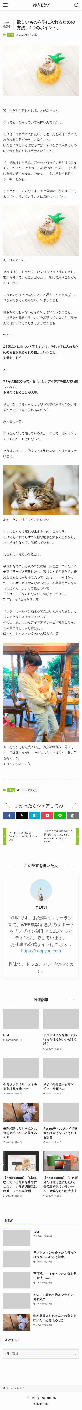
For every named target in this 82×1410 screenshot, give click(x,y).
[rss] (54, 1398)
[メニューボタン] (5, 5)
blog (10, 34)
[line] (44, 1398)
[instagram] (38, 1398)
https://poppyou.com (41, 951)
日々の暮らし (30, 790)
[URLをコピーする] (73, 815)
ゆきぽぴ (41, 5)
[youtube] (49, 1398)
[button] (9, 815)
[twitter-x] (33, 1398)
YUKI (41, 907)
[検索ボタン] (77, 5)
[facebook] (28, 1398)
